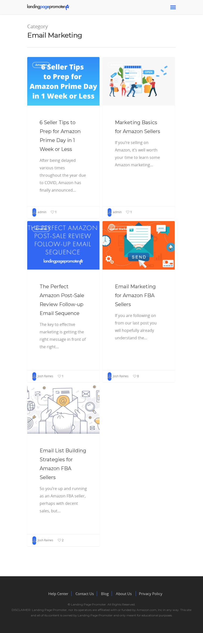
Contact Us (84, 593)
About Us (124, 593)
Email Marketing (121, 229)
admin (41, 212)
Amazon (41, 65)
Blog (105, 593)
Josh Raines (45, 376)
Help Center (58, 593)
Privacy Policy (150, 593)
